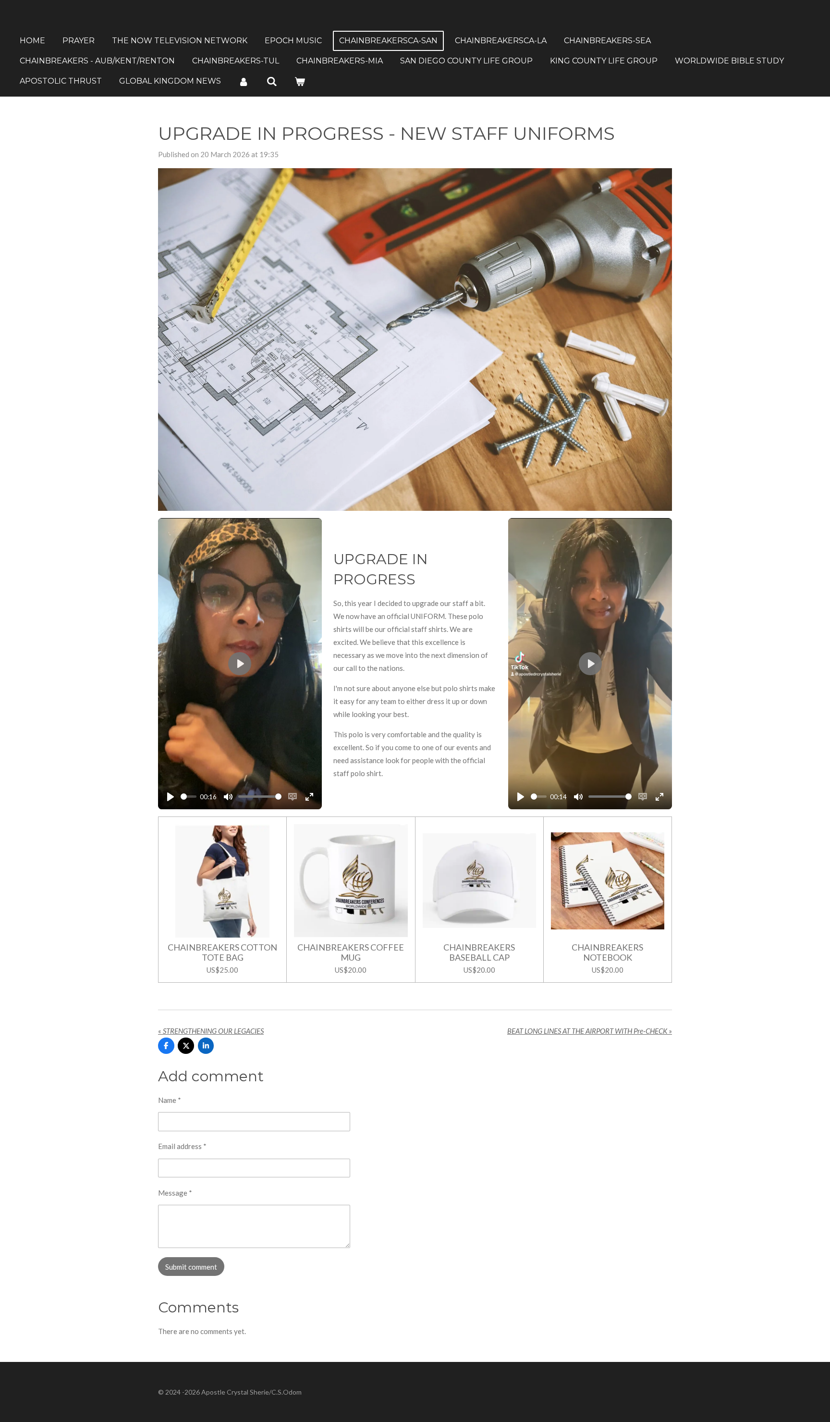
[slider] (188, 796)
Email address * (182, 1146)
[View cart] (299, 81)
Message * (175, 1192)
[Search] (271, 81)
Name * (169, 1100)
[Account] (243, 81)
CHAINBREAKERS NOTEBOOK (607, 952)
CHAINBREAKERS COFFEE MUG (350, 952)
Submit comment (191, 1266)
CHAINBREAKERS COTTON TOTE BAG (222, 952)
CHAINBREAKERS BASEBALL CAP (479, 952)
